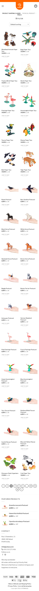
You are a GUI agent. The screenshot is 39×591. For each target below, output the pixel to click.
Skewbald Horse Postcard (9, 259)
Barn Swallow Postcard (27, 199)
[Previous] (3, 486)
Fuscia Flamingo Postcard (28, 349)
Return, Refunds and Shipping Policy (20, 584)
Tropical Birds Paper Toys (9, 81)
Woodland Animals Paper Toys (9, 50)
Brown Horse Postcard (27, 259)
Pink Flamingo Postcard (9, 349)
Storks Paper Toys (26, 81)
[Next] (21, 489)
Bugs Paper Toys (25, 49)
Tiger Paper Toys (25, 170)
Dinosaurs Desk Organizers (10, 473)
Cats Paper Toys (25, 473)
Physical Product (28, 13)
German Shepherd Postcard (26, 319)
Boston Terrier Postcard (27, 288)
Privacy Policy (12, 586)
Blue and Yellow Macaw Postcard (27, 443)
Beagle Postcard (7, 288)
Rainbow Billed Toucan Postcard (27, 411)
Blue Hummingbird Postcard (26, 380)
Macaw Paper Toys (26, 140)
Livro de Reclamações (25, 586)
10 (31, 486)
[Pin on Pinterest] (5, 555)
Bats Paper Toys (6, 170)
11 (35, 486)
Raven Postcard (6, 199)
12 (17, 489)
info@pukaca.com (8, 547)
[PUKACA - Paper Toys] (19, 6)
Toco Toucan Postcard (8, 410)
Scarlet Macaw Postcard (9, 442)
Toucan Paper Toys (7, 140)
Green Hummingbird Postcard (8, 380)
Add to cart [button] (5, 56)
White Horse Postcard (27, 229)
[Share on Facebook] (3, 555)
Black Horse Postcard (8, 229)
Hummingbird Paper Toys (28, 110)
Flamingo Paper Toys (8, 110)
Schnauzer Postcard (8, 318)
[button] (3, 6)
